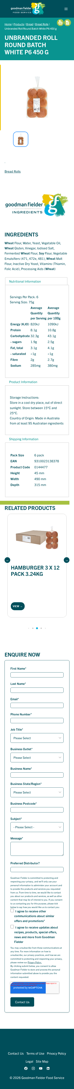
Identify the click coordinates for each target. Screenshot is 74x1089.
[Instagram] (33, 1068)
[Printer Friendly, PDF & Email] (63, 22)
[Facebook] (26, 1068)
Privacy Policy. (35, 962)
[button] (7, 560)
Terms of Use (35, 1053)
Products (18, 24)
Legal (29, 1061)
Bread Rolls (41, 24)
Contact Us (16, 1053)
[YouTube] (41, 1068)
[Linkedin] (48, 1068)
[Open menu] (65, 9)
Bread (29, 24)
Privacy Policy (56, 1053)
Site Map (42, 1061)
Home (8, 24)
